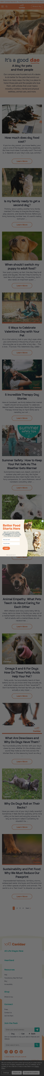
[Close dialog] (42, 521)
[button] (11, 550)
